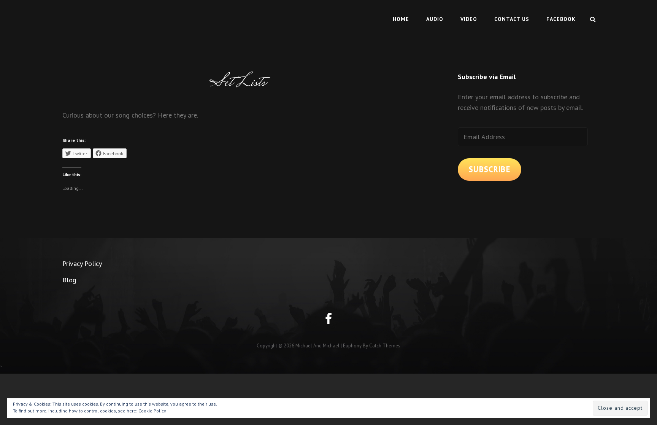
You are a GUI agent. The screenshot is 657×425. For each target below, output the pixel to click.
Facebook (561, 19)
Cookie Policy (152, 411)
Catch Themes (384, 345)
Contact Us (511, 19)
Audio (434, 19)
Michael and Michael (317, 345)
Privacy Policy (82, 263)
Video (468, 19)
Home (401, 19)
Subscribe (489, 169)
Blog (69, 279)
